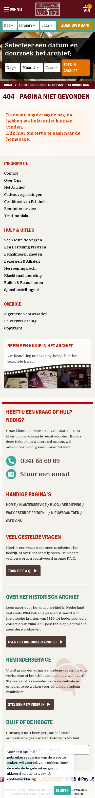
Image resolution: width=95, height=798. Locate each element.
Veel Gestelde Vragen (23, 240)
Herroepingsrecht (20, 268)
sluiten (62, 790)
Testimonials (16, 216)
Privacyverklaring (20, 321)
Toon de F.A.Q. (19, 570)
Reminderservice (20, 209)
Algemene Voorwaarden (26, 314)
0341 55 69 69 (40, 461)
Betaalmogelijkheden (23, 254)
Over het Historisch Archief (32, 641)
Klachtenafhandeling (23, 276)
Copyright (13, 328)
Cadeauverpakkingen (23, 195)
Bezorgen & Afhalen (22, 261)
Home (11, 504)
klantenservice (28, 431)
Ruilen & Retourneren (23, 283)
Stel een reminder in (26, 704)
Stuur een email (45, 474)
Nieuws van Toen (65, 512)
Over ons (14, 520)
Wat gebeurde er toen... (27, 512)
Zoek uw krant (75, 25)
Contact (11, 173)
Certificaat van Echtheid (25, 202)
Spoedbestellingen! (21, 290)
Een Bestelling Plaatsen (25, 247)
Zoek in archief (70, 67)
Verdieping (71, 504)
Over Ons (12, 180)
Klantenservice (33, 504)
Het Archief (14, 187)
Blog (54, 504)
